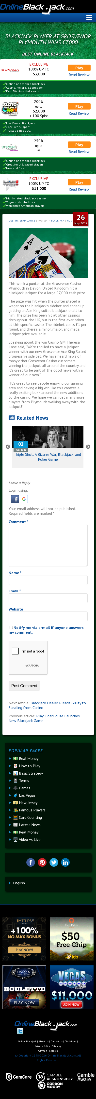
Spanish (53, 1050)
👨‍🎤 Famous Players (29, 809)
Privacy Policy (42, 1046)
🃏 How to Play (26, 765)
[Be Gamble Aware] (84, 1077)
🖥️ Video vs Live (27, 839)
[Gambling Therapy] (48, 1085)
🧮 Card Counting (27, 817)
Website (16, 609)
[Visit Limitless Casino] (24, 959)
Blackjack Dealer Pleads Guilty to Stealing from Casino (47, 705)
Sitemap (56, 1046)
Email (15, 590)
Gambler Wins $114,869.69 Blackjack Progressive (48, 457)
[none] (50, 882)
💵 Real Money (25, 758)
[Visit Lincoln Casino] (24, 1007)
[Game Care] (17, 1077)
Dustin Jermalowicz (22, 220)
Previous (7, 447)
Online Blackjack (47, 11)
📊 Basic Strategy (28, 773)
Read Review (79, 74)
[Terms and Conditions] (52, 1077)
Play (79, 67)
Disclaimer (70, 1041)
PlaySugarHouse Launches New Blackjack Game (44, 718)
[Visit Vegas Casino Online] (72, 1007)
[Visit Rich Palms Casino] (72, 959)
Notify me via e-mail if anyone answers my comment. (46, 630)
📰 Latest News (27, 824)
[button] (15, 501)
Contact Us (57, 1041)
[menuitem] (19, 882)
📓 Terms (21, 780)
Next (88, 447)
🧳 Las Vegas (24, 795)
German (42, 1050)
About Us (43, 1041)
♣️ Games (21, 787)
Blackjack (57, 220)
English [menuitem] (19, 882)
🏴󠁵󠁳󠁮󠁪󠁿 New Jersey (25, 802)
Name (15, 572)
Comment (18, 521)
